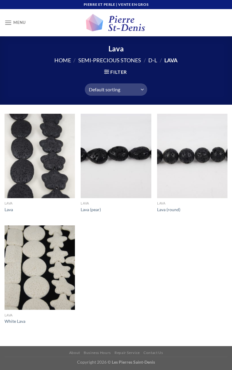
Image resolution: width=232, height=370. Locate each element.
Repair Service (127, 352)
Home (62, 60)
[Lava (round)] (192, 156)
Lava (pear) (91, 209)
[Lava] (40, 156)
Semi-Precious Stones (109, 60)
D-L (152, 60)
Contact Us (153, 352)
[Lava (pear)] (116, 156)
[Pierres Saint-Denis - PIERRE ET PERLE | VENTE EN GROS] (116, 22)
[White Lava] (40, 267)
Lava (9, 209)
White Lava (15, 321)
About (74, 352)
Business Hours (97, 352)
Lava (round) (168, 209)
